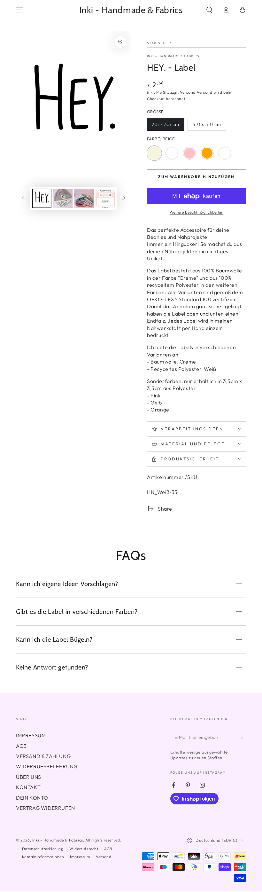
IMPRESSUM (31, 735)
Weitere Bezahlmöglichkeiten (197, 212)
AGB (21, 746)
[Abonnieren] (242, 737)
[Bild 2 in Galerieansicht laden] (63, 198)
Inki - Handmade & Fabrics (173, 56)
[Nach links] (23, 198)
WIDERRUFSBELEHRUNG (47, 766)
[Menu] (19, 10)
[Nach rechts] (124, 198)
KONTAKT (28, 787)
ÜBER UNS (28, 777)
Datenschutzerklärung (43, 848)
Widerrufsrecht (83, 848)
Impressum (80, 856)
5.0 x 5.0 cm (206, 126)
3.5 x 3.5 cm (165, 126)
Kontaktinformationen (43, 856)
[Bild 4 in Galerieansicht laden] (105, 198)
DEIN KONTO (32, 797)
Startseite (158, 43)
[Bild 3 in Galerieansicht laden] (84, 198)
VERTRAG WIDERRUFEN (45, 808)
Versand (204, 92)
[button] (209, 10)
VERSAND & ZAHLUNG (43, 756)
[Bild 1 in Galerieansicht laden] (41, 198)
